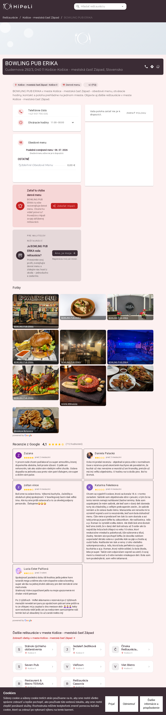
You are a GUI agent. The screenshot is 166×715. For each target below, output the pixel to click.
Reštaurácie (10, 17)
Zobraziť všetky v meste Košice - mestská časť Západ (42, 638)
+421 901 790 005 (38, 113)
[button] (122, 6)
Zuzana (28, 453)
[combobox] (100, 6)
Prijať (111, 704)
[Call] (146, 67)
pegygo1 (113, 389)
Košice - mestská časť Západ (41, 17)
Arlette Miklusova (69, 404)
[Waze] (158, 67)
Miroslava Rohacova (23, 431)
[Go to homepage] (17, 6)
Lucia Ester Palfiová (36, 568)
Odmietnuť (129, 704)
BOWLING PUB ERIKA (24, 326)
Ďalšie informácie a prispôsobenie (151, 704)
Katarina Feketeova (106, 485)
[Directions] (152, 67)
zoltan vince (31, 485)
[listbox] (46, 118)
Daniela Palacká (105, 453)
